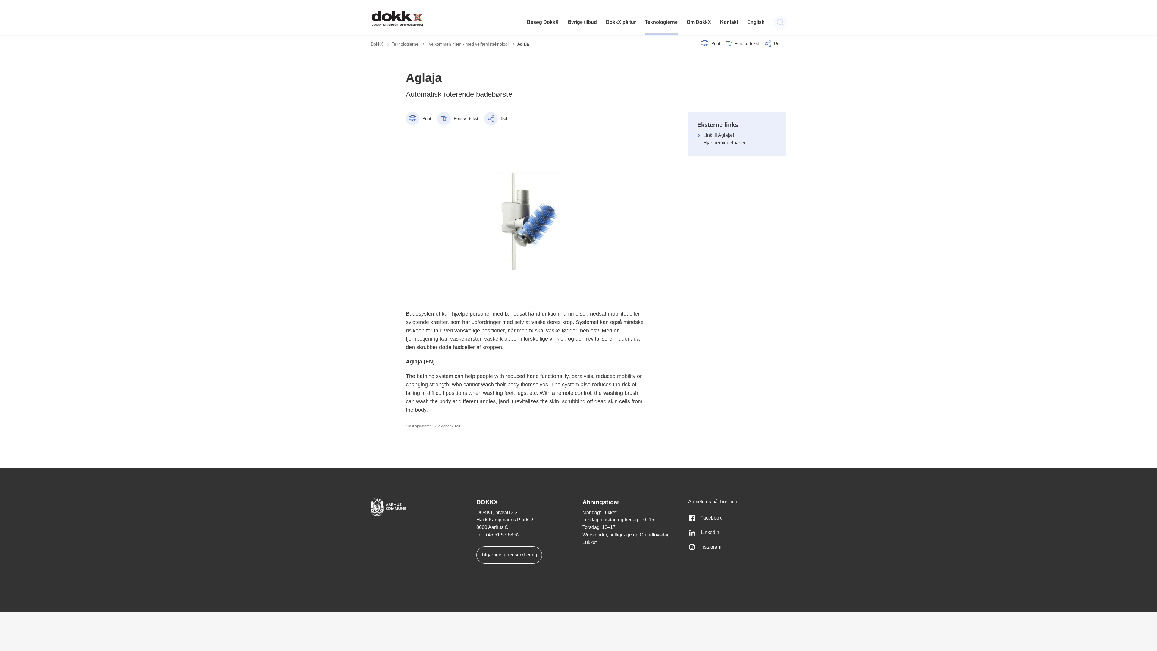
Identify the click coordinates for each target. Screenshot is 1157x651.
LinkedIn (710, 532)
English (756, 22)
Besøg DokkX (543, 22)
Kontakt (729, 22)
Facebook (711, 517)
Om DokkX (699, 22)
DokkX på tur (621, 22)
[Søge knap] (780, 22)
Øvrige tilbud (582, 22)
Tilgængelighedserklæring (509, 554)
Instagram (710, 546)
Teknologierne (661, 22)
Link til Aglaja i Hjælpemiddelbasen (725, 139)
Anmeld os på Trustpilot (713, 501)
